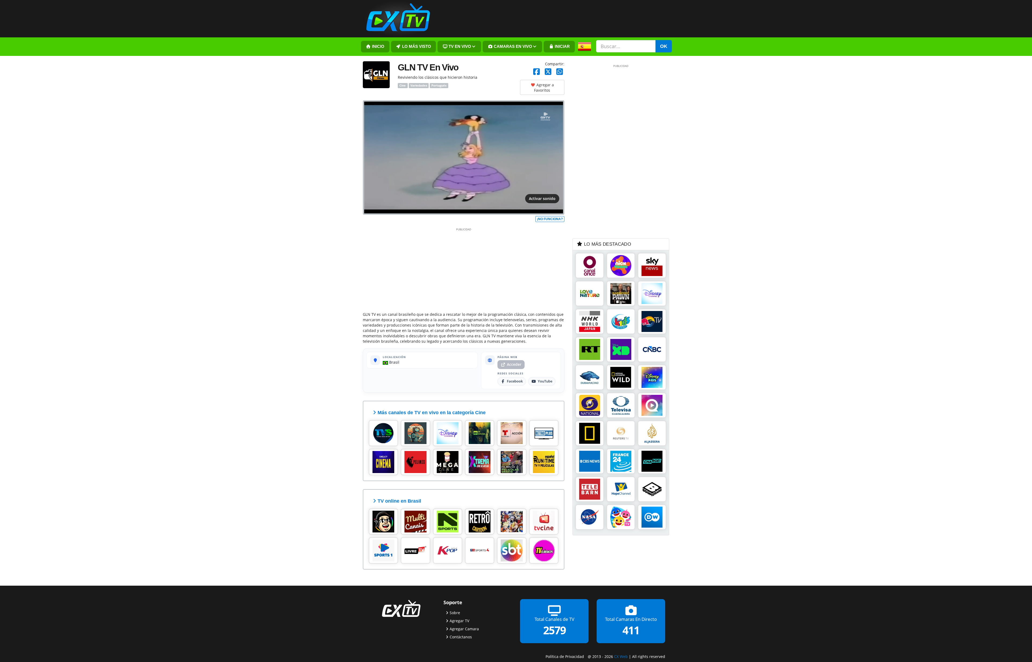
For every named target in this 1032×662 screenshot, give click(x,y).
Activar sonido (542, 198)
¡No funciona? (550, 219)
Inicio (377, 46)
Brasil (393, 362)
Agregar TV (459, 620)
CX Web (621, 656)
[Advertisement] (463, 268)
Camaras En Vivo (512, 46)
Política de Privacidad (565, 656)
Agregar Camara (464, 628)
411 (630, 630)
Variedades (418, 85)
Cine (402, 85)
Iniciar (562, 46)
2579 (554, 630)
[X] (548, 72)
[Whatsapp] (559, 72)
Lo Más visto (416, 46)
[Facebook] (536, 72)
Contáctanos (461, 636)
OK (663, 46)
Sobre (455, 612)
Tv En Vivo (459, 46)
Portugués (438, 85)
